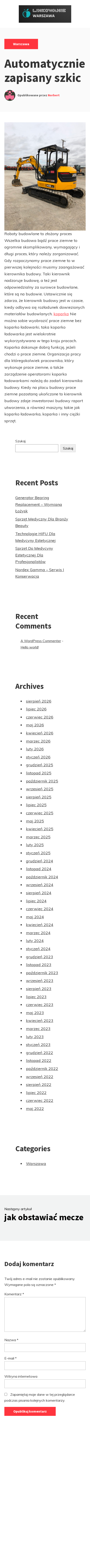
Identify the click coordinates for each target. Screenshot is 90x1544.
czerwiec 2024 (39, 908)
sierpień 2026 (38, 701)
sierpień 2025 (38, 797)
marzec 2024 (38, 932)
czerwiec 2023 (39, 1004)
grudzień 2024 (39, 860)
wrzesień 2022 (39, 1076)
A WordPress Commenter (41, 641)
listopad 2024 (38, 868)
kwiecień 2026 (39, 733)
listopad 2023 (38, 964)
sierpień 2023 (38, 988)
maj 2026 (35, 724)
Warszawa (21, 44)
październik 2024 (42, 876)
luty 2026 (35, 748)
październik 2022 (42, 1068)
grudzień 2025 (39, 764)
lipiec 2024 (36, 900)
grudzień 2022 (39, 1052)
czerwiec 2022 (39, 1100)
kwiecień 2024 (39, 924)
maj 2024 (35, 916)
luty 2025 (35, 844)
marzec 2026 (38, 741)
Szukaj (20, 441)
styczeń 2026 (38, 757)
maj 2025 (35, 821)
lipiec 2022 (36, 1092)
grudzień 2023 (39, 956)
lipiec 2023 (36, 996)
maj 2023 (35, 1012)
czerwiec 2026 (39, 717)
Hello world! (30, 647)
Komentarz (14, 1294)
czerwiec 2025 (39, 812)
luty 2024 (35, 940)
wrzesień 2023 (39, 980)
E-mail (10, 1358)
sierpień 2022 (38, 1084)
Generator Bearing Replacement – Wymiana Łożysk (38, 504)
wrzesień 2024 (39, 884)
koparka (61, 313)
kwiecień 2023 (39, 1020)
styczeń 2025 (38, 852)
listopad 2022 (38, 1060)
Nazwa (11, 1340)
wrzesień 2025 (39, 788)
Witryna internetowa (20, 1376)
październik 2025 (42, 781)
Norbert (54, 95)
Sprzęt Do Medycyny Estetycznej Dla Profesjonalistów (34, 555)
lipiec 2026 (36, 709)
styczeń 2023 (38, 1044)
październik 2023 (42, 972)
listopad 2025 (38, 772)
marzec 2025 (38, 836)
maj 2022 (35, 1108)
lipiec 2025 (36, 804)
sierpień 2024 (38, 892)
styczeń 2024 (38, 948)
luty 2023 (35, 1036)
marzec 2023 (38, 1028)
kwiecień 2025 (39, 828)
